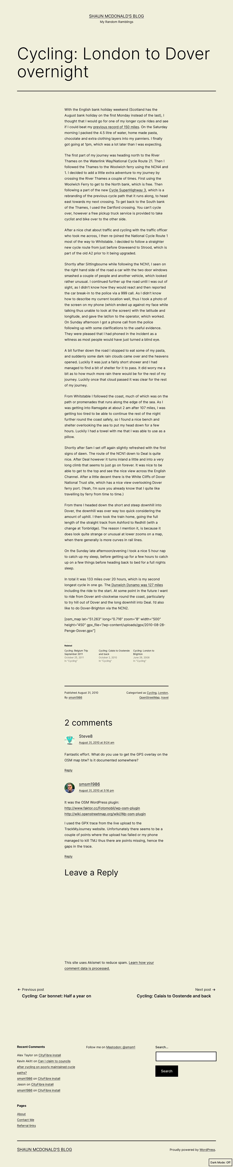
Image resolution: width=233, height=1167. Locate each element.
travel (165, 697)
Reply (68, 770)
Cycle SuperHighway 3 (127, 190)
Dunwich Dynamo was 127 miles (137, 585)
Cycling (152, 692)
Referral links (26, 1125)
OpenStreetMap (149, 697)
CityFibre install (50, 1055)
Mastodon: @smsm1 (120, 1047)
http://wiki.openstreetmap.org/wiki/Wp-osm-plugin (105, 814)
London (163, 692)
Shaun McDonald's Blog (116, 16)
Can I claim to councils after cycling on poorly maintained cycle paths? (46, 1067)
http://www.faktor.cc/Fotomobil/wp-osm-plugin (102, 808)
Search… (161, 1047)
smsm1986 (75, 697)
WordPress (207, 1149)
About (21, 1114)
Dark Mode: (217, 1162)
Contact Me (25, 1120)
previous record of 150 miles (116, 127)
